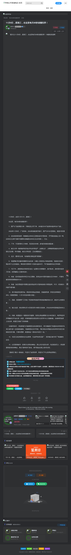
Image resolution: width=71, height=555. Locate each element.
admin (15, 26)
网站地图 (29, 548)
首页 (6, 18)
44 (16, 419)
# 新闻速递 (10, 388)
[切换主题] (67, 288)
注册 (51, 8)
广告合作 (41, 548)
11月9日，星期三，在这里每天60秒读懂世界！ (27, 22)
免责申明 (47, 548)
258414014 (60, 366)
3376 (21, 419)
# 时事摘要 (18, 388)
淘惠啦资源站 (32, 552)
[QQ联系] (67, 284)
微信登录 (42, 484)
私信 (63, 27)
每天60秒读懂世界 (14, 18)
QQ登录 (30, 484)
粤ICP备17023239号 (47, 552)
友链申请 (23, 548)
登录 (47, 8)
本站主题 (35, 548)
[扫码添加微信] (67, 276)
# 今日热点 (26, 388)
